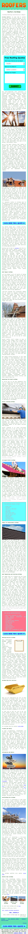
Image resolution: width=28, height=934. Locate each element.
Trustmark (4, 781)
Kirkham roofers (7, 641)
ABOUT (16, 9)
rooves (20, 188)
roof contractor (19, 91)
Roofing (4, 248)
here (8, 894)
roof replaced (11, 386)
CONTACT (19, 9)
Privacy (25, 923)
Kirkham (17, 248)
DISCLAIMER (24, 9)
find (7, 879)
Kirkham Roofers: (6, 17)
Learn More (18, 933)
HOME (10, 9)
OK (25, 933)
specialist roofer (18, 105)
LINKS (13, 9)
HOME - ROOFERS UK (14, 912)
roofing (23, 263)
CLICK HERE (20, 726)
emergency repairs (20, 655)
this (25, 787)
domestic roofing (7, 647)
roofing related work (18, 671)
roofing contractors (7, 259)
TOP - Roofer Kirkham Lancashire (10, 910)
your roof (7, 128)
